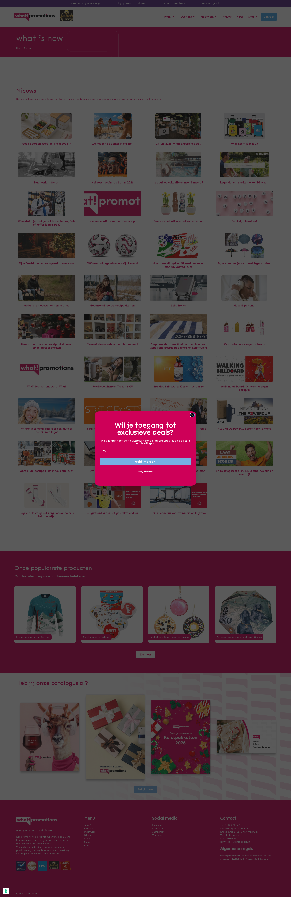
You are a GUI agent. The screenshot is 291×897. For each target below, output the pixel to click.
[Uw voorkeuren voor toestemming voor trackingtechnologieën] (6, 891)
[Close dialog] (192, 415)
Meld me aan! (145, 462)
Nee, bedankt (146, 471)
